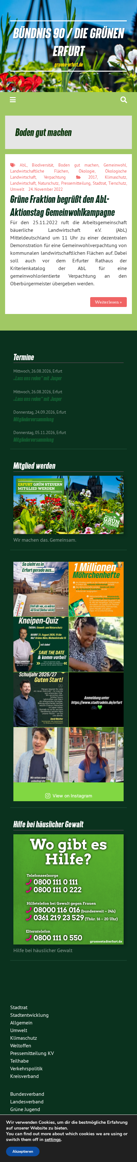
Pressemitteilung (75, 183)
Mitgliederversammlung (33, 419)
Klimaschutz (115, 177)
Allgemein (21, 1022)
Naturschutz (48, 183)
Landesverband (27, 1101)
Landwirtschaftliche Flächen (39, 171)
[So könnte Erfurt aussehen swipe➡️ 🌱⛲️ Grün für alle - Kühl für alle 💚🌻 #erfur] (40, 589)
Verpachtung (55, 177)
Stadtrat (99, 183)
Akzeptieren (22, 1151)
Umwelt (17, 189)
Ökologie (87, 171)
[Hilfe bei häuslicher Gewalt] (68, 942)
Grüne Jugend (25, 1109)
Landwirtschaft (23, 183)
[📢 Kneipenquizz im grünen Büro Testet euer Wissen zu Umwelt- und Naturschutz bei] (40, 644)
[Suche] (123, 100)
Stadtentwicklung (29, 1015)
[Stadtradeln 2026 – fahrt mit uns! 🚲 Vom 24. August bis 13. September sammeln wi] (40, 754)
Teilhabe (19, 1061)
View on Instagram (72, 795)
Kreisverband (24, 1076)
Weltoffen (20, 1045)
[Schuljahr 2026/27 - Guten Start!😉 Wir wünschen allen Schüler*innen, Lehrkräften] (40, 699)
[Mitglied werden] (68, 532)
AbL (23, 165)
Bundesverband (27, 1094)
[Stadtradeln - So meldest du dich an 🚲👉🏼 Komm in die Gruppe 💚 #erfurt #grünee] (96, 699)
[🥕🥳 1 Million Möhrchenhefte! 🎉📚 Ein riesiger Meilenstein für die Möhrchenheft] (96, 589)
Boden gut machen (78, 165)
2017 (92, 177)
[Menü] (13, 100)
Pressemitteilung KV (32, 1053)
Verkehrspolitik (26, 1068)
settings (53, 1140)
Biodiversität (42, 165)
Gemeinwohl (115, 165)
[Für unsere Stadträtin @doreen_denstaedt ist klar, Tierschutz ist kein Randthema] (96, 644)
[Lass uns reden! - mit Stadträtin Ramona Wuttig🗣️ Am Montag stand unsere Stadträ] (96, 754)
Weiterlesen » (108, 302)
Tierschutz (117, 183)
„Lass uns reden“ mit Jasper (37, 378)
